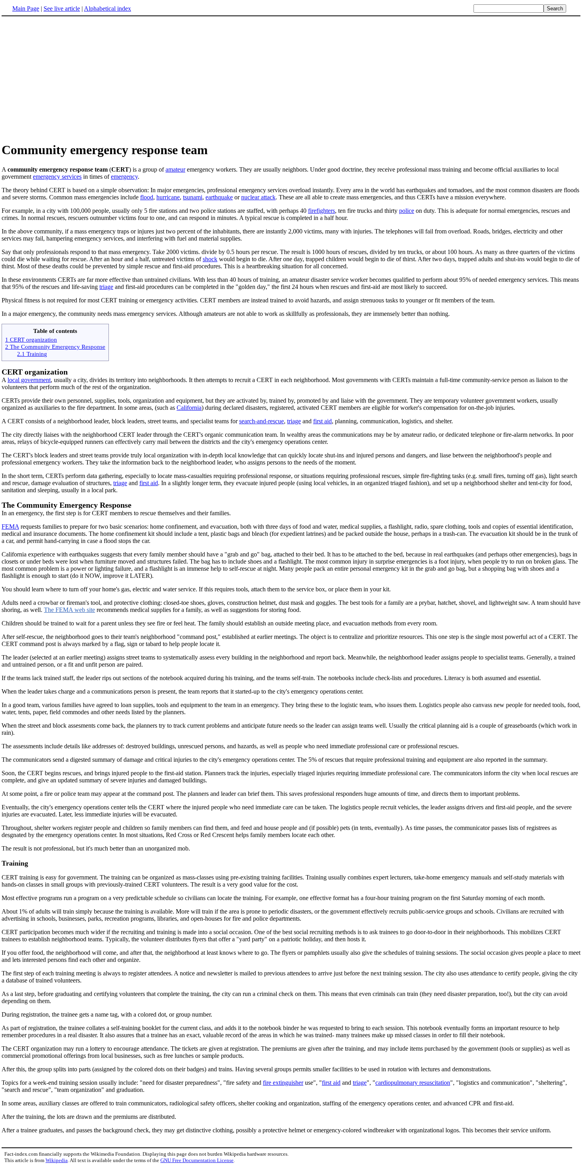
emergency (124, 176)
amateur (175, 169)
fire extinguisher (283, 1082)
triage (106, 286)
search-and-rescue (261, 421)
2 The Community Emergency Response (55, 346)
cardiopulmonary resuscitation (412, 1082)
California (189, 407)
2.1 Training (32, 353)
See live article (62, 8)
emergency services (57, 176)
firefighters (321, 210)
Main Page (25, 8)
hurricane (168, 197)
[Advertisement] (291, 78)
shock (210, 259)
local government (29, 380)
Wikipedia (57, 1160)
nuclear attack (258, 197)
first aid (322, 421)
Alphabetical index (107, 8)
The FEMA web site (69, 609)
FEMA (10, 526)
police (406, 210)
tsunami (192, 197)
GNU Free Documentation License (197, 1160)
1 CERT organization (31, 339)
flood (146, 197)
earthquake (219, 197)
